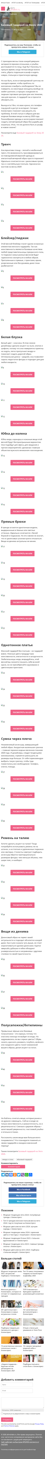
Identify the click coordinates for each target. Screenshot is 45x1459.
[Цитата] (13, 1395)
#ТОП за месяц (17, 3)
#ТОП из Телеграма (32, 3)
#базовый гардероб (24, 1159)
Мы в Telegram (23, 52)
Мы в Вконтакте (23, 1195)
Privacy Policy (39, 1424)
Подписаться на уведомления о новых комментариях (21, 1414)
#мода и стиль (7, 1159)
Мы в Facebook (23, 1189)
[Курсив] (5, 1395)
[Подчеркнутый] (8, 1395)
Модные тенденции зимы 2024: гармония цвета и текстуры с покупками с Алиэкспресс (22, 1233)
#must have (5, 3)
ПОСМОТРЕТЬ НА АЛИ (22, 179)
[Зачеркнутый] (10, 1395)
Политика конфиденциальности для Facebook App (18, 1449)
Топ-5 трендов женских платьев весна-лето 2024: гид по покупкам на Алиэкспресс (21, 1222)
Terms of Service (9, 1426)
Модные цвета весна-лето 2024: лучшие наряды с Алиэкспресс (20, 1227)
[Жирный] (2, 1395)
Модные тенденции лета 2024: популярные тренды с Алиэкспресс (21, 1216)
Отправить (7, 1420)
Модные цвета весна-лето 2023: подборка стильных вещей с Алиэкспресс (21, 1251)
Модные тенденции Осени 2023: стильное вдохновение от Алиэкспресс (21, 1239)
